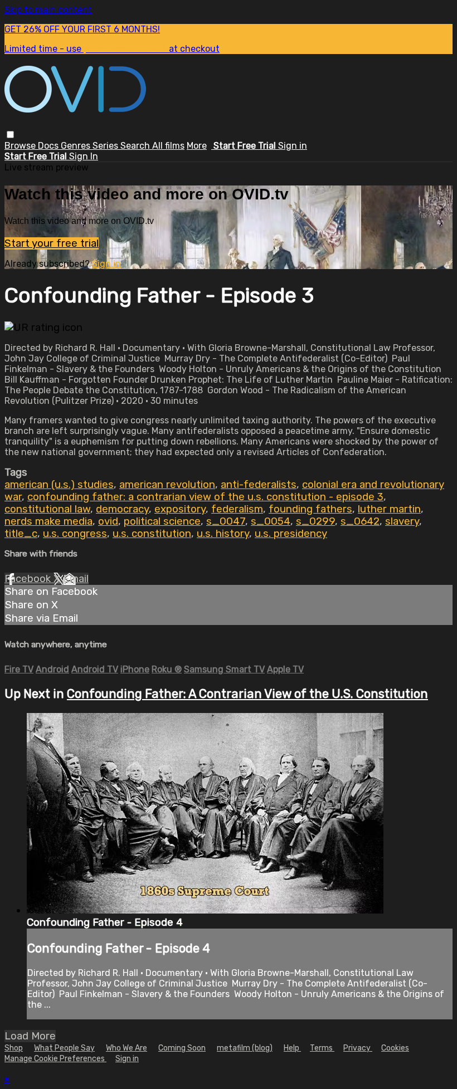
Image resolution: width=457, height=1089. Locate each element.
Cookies (395, 1048)
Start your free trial (51, 243)
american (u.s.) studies (59, 484)
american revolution (167, 484)
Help (292, 1048)
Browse (21, 145)
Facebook (29, 579)
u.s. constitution (152, 534)
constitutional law (47, 509)
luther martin (389, 509)
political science (162, 521)
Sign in (292, 145)
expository (180, 509)
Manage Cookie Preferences (55, 1058)
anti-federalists (258, 484)
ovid (108, 521)
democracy (122, 509)
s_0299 (315, 521)
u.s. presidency (291, 534)
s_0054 (270, 521)
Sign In (83, 156)
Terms (322, 1048)
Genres (77, 145)
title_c (20, 534)
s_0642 (360, 521)
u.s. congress (75, 534)
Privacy (357, 1048)
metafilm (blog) (245, 1048)
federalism (237, 509)
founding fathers (310, 509)
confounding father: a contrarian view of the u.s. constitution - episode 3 (205, 497)
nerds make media (48, 521)
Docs (49, 145)
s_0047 (225, 521)
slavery (402, 521)
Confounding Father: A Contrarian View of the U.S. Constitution (247, 694)
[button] (10, 134)
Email (76, 579)
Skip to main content (48, 9)
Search (136, 145)
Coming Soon (182, 1048)
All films (168, 145)
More (197, 145)
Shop (13, 1048)
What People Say (64, 1048)
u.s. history (223, 534)
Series (106, 145)
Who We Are (126, 1048)
